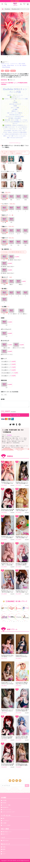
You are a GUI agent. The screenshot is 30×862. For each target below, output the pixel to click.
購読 (27, 775)
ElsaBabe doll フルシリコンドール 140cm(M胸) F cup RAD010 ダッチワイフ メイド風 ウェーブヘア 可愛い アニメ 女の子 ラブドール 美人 (7, 526)
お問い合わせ (5, 830)
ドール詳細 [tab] (5, 419)
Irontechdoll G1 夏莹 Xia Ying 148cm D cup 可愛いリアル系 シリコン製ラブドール (22, 672)
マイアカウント (5, 810)
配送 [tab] (19, 419)
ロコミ (3, 841)
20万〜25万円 (22, 63)
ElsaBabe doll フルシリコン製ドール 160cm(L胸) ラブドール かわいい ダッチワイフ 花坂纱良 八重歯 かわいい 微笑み (7, 554)
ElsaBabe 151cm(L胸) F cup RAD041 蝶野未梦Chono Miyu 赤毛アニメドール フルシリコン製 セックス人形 (7, 727)
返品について (5, 823)
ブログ (3, 843)
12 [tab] (27, 611)
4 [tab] (14, 56)
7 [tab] (20, 56)
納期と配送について (6, 821)
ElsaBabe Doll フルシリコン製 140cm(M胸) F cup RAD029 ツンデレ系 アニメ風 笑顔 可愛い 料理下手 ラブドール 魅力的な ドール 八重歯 (22, 526)
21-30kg (4, 65)
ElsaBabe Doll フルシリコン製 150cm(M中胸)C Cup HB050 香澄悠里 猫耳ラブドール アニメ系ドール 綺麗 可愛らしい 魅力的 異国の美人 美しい (22, 472)
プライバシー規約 (6, 794)
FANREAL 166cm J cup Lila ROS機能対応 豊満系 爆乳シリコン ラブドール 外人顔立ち (22, 754)
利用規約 (4, 792)
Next (27, 34)
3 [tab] (11, 56)
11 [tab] (25, 611)
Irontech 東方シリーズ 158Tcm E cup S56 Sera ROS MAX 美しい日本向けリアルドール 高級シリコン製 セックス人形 (22, 645)
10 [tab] (22, 611)
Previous (3, 34)
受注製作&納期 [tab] (13, 419)
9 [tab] (20, 611)
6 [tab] (18, 56)
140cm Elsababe (6, 67)
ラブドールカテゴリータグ (8, 801)
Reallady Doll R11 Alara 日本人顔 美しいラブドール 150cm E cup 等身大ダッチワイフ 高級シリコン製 (7, 645)
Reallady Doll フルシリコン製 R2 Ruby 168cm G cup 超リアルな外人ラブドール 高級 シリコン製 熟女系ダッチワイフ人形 (7, 700)
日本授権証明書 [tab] (7, 422)
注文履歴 (4, 812)
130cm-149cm (10, 65)
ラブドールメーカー (6, 799)
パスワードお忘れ (6, 815)
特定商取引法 (5, 797)
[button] (5, 4)
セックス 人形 (18, 65)
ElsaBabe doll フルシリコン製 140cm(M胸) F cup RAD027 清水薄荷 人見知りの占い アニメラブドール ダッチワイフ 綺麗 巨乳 (7, 581)
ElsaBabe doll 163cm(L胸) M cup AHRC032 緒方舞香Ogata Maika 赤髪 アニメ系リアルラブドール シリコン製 (7, 499)
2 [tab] (9, 56)
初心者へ (24, 65)
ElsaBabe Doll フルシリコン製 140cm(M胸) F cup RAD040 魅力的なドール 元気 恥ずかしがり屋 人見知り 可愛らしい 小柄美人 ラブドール (22, 581)
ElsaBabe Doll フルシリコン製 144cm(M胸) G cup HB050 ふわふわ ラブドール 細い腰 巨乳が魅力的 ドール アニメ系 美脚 (22, 499)
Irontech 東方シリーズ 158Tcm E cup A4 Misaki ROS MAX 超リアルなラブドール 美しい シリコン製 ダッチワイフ (7, 672)
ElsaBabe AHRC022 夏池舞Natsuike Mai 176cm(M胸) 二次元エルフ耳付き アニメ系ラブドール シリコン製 (22, 727)
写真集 (3, 836)
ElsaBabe (7, 9)
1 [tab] (7, 56)
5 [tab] (16, 56)
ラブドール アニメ (5, 63)
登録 (3, 808)
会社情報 (4, 790)
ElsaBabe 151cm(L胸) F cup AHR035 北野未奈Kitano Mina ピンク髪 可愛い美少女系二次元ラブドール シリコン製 (22, 554)
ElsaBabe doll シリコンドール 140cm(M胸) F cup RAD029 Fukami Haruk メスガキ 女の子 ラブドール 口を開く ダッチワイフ (7, 472)
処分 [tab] (22, 419)
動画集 (3, 839)
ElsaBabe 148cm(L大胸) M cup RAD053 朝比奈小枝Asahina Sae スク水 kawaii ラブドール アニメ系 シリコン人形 (22, 700)
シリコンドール (13, 63)
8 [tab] (22, 56)
